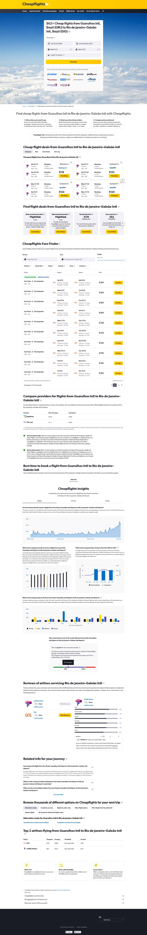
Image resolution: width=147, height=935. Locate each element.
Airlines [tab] (73, 501)
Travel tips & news (92, 11)
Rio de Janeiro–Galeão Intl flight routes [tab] (51, 812)
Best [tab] (36, 152)
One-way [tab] (57, 152)
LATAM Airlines (38, 701)
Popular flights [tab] (29, 812)
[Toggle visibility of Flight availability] (94, 585)
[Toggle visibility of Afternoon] (45, 628)
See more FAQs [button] (58, 794)
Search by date (34, 11)
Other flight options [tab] (81, 808)
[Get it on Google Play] (69, 932)
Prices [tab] (39, 501)
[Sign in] (103, 11)
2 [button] (118, 385)
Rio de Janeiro (31, 106)
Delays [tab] (107, 501)
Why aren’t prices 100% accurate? (36, 903)
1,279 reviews (38, 718)
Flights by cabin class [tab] (64, 808)
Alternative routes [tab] (31, 808)
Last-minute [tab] (46, 152)
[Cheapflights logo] (33, 4)
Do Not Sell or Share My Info (67, 927)
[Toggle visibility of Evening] (55, 628)
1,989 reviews (38, 707)
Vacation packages (50, 11)
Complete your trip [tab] (47, 808)
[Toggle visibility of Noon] (37, 628)
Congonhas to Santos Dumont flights (68, 822)
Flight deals (70, 11)
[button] (69, 32)
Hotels (61, 11)
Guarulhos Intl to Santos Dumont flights (36, 822)
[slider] (125, 260)
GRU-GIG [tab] (73, 479)
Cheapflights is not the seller (34, 896)
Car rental (80, 11)
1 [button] (114, 385)
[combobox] (51, 38)
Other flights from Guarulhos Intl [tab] (102, 808)
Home (24, 11)
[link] (35, 232)
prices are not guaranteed (63, 890)
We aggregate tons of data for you (35, 899)
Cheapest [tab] (28, 152)
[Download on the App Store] (78, 932)
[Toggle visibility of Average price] (106, 585)
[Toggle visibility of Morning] (30, 628)
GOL (35, 712)
